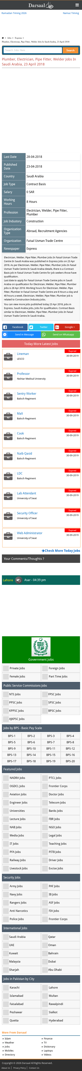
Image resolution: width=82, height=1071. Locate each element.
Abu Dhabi (55, 970)
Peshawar (16, 1012)
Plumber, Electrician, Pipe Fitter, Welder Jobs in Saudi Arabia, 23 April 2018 (35, 42)
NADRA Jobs (17, 778)
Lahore (53, 987)
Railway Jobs (18, 860)
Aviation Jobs (18, 794)
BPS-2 (31, 736)
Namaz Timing (71, 13)
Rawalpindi (56, 1004)
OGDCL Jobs (17, 786)
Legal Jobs (55, 835)
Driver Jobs (56, 860)
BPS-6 (31, 742)
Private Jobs (17, 668)
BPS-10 (31, 748)
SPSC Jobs (54, 702)
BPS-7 (51, 742)
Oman (52, 945)
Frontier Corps (58, 786)
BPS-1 (11, 736)
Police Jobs (17, 919)
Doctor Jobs (56, 794)
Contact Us (34, 1068)
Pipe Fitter (60, 210)
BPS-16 (70, 755)
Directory (10, 1054)
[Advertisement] (41, 111)
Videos (47, 1054)
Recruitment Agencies (52, 231)
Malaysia (14, 961)
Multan (53, 996)
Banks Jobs (56, 811)
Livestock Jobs (19, 868)
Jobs (9, 38)
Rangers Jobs (18, 902)
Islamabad (16, 996)
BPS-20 (70, 761)
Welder (46, 210)
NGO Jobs (55, 827)
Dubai (52, 961)
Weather (9, 1042)
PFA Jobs (15, 852)
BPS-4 (70, 736)
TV (45, 1042)
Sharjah (14, 970)
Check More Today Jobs (62, 551)
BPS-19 (50, 761)
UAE (11, 945)
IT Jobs (14, 843)
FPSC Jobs (54, 694)
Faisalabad (16, 1004)
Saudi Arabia (35, 176)
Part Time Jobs (58, 676)
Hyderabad (56, 1020)
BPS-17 (11, 761)
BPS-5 (11, 742)
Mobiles (9, 1050)
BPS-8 (70, 742)
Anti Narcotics (19, 911)
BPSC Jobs (54, 710)
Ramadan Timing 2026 (14, 13)
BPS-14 (31, 755)
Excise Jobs (56, 868)
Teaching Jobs (58, 843)
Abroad (31, 231)
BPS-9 (11, 748)
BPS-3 (51, 736)
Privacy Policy (19, 1068)
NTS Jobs (15, 694)
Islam (8, 1038)
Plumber (32, 214)
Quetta (14, 1020)
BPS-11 (50, 748)
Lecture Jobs (18, 819)
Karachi (14, 987)
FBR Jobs (54, 819)
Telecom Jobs (57, 802)
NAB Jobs (16, 827)
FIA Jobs (54, 911)
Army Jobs (16, 886)
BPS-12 (70, 748)
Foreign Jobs (57, 668)
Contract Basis (36, 184)
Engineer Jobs (18, 802)
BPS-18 (31, 761)
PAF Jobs (54, 886)
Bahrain (53, 953)
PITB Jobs (55, 852)
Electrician (33, 210)
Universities (17, 811)
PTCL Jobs (55, 778)
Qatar (51, 937)
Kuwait (13, 953)
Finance (48, 1038)
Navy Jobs (16, 894)
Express (18, 38)
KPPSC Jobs (16, 710)
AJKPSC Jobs (17, 719)
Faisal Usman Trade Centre (45, 241)
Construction (35, 221)
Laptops (48, 1050)
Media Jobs (17, 835)
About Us (6, 1068)
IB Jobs (53, 894)
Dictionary (49, 1046)
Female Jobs (17, 676)
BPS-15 (50, 755)
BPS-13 (11, 755)
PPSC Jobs (15, 702)
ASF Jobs (54, 902)
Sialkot (53, 1012)
